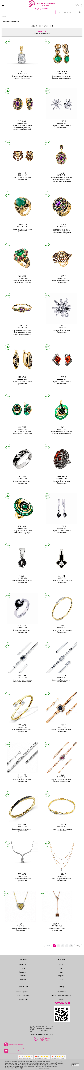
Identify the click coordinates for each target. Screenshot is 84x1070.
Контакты (23, 976)
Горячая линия (61, 992)
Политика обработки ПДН (14, 1068)
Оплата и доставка (23, 995)
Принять (75, 1065)
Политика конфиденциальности (61, 995)
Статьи (23, 968)
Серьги (61, 968)
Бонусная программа (22, 992)
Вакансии (23, 979)
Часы (61, 979)
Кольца (61, 964)
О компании (22, 964)
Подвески (61, 976)
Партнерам (22, 972)
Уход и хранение (23, 999)
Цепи (61, 972)
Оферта (61, 999)
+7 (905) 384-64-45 (42, 9)
